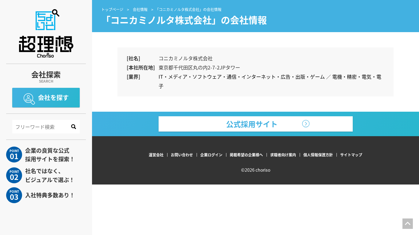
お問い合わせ (182, 154)
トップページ (112, 9)
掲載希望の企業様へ (246, 154)
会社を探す (53, 97)
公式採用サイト (252, 123)
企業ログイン (211, 154)
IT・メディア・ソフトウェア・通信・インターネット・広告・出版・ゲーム (242, 76)
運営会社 (156, 154)
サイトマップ (351, 154)
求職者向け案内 (283, 154)
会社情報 (140, 9)
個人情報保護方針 (318, 154)
